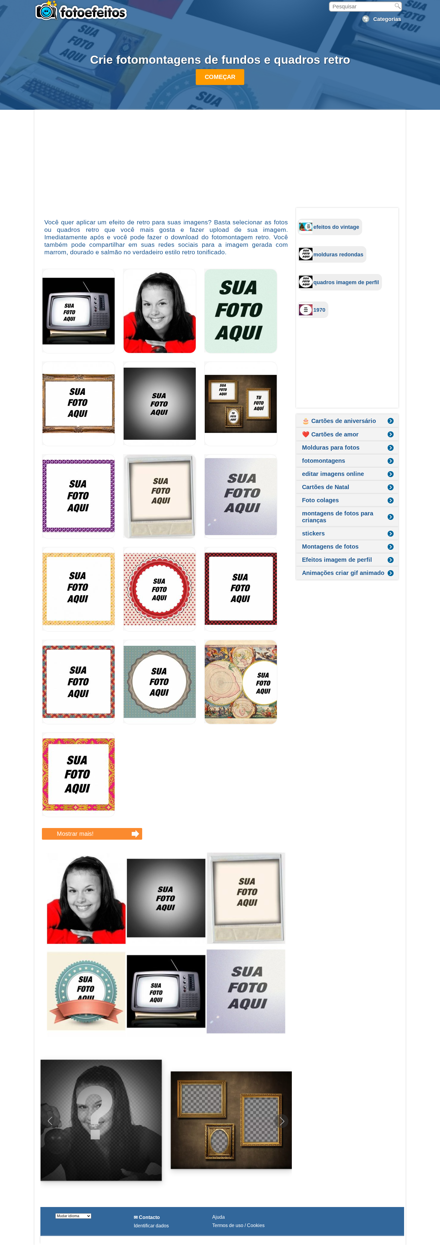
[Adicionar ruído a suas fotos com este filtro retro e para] (240, 537)
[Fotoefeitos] (83, 10)
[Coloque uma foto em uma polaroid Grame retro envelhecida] (159, 537)
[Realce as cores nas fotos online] (159, 351)
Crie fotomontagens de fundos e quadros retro (220, 59)
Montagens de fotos (330, 546)
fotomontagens (323, 460)
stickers (313, 533)
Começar (220, 77)
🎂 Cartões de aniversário (339, 421)
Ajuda (218, 1217)
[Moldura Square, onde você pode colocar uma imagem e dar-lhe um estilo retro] (159, 722)
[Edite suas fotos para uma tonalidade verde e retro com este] (240, 351)
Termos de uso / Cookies (238, 1225)
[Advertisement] (166, 164)
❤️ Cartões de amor (330, 434)
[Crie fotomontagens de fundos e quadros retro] (166, 945)
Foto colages (320, 500)
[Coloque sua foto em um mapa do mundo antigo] (240, 722)
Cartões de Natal (325, 487)
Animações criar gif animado (343, 573)
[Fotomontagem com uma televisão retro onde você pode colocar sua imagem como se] (78, 351)
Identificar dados (151, 1225)
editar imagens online (333, 474)
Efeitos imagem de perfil (337, 559)
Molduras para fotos (330, 447)
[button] (281, 1121)
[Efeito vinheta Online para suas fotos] (159, 444)
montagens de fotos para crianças (337, 516)
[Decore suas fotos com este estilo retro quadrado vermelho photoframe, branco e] (159, 630)
